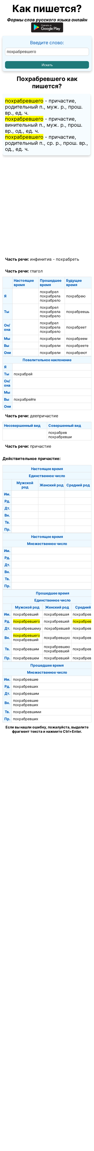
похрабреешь (77, 311)
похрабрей (23, 374)
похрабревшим (26, 649)
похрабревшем (26, 658)
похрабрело (50, 300)
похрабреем (76, 338)
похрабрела (50, 296)
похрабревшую (57, 637)
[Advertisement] (47, 206)
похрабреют (76, 352)
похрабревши (60, 437)
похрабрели (50, 338)
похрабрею (75, 296)
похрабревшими (27, 712)
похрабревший (25, 614)
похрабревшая (56, 614)
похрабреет (76, 327)
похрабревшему (27, 628)
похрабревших (25, 686)
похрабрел (49, 292)
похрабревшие (25, 679)
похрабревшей (56, 621)
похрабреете (77, 345)
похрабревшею (57, 646)
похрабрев (57, 432)
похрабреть (67, 259)
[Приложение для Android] (47, 30)
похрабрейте (25, 399)
